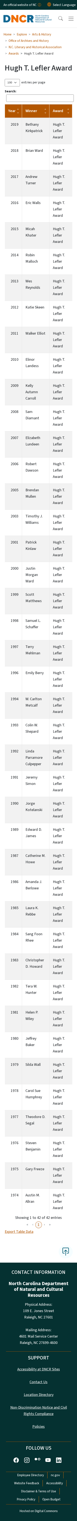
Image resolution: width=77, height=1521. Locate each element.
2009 (14, 385)
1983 (14, 960)
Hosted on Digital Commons (38, 1511)
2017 (14, 176)
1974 (14, 1195)
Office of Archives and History (29, 40)
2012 (14, 307)
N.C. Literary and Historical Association (35, 47)
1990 (14, 803)
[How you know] (39, 5)
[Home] (27, 15)
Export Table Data (19, 1231)
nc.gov (55, 1475)
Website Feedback (26, 1483)
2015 (14, 229)
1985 (14, 908)
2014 (14, 255)
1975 (14, 1169)
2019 (14, 124)
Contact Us (38, 1382)
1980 (14, 1038)
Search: (10, 91)
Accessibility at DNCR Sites (38, 1369)
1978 (14, 1090)
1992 (14, 751)
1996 (14, 673)
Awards (14, 53)
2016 (14, 203)
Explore (22, 34)
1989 (14, 829)
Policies (38, 1426)
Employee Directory (30, 1475)
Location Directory (38, 1394)
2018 (14, 150)
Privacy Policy (26, 1499)
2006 (14, 464)
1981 (14, 1012)
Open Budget (51, 1499)
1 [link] (39, 1224)
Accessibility (54, 1483)
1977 (14, 1117)
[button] (58, 19)
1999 (14, 594)
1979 (14, 1064)
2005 (14, 490)
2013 (14, 281)
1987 (14, 855)
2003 (14, 516)
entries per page (33, 82)
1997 (14, 646)
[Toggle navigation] (71, 19)
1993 (14, 725)
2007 (14, 438)
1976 (14, 1143)
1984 (14, 934)
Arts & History (41, 34)
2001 (14, 542)
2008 (14, 411)
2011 (14, 333)
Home (7, 34)
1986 (14, 881)
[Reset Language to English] (49, 5)
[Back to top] (66, 1251)
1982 (14, 986)
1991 (14, 777)
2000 (14, 568)
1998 (14, 620)
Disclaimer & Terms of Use (38, 1491)
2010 (14, 359)
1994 (14, 699)
